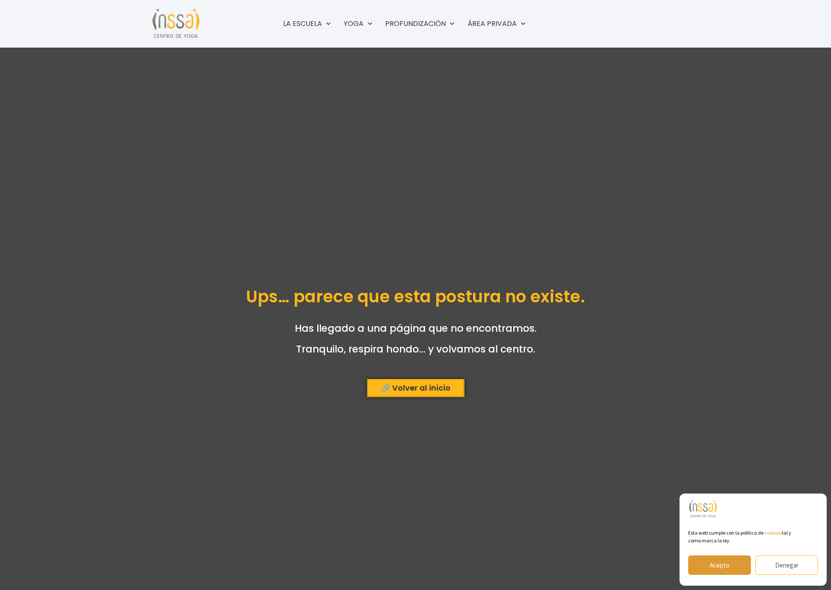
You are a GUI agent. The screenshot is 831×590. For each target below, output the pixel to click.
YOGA (354, 24)
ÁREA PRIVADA (492, 24)
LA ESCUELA (302, 24)
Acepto (719, 565)
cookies (772, 532)
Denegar (787, 565)
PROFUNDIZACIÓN (415, 24)
